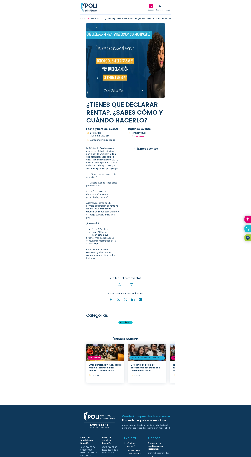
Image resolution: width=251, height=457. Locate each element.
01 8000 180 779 (110, 451)
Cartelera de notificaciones (134, 452)
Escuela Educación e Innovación (147, 358)
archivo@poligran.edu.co (159, 453)
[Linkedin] (132, 299)
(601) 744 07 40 (110, 447)
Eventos (95, 18)
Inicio (82, 18)
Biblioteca (94, 358)
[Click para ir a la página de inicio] (88, 7)
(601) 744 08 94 (88, 447)
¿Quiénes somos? (131, 445)
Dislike (131, 284)
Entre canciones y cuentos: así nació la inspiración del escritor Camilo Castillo (105, 367)
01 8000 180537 (88, 454)
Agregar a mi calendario (102, 140)
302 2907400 (86, 450)
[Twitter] (118, 299)
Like (119, 284)
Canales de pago (248, 238)
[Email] (140, 299)
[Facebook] (110, 299)
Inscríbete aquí (100, 234)
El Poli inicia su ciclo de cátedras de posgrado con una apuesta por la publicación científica (145, 369)
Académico (125, 322)
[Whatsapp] (125, 299)
